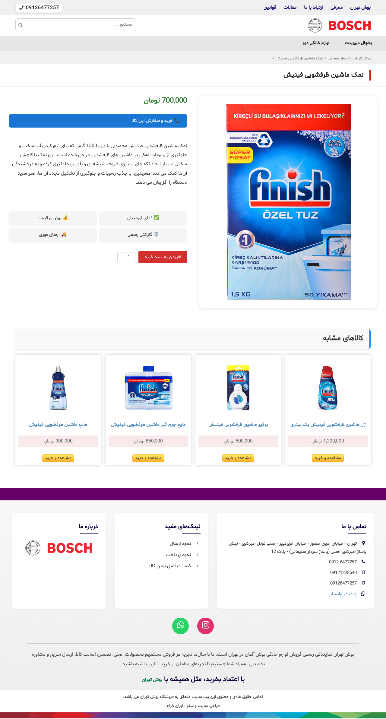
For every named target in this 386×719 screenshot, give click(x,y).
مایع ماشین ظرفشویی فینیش (58, 424)
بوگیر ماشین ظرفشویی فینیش (238, 424)
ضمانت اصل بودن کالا (170, 566)
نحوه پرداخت (179, 555)
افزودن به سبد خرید (162, 257)
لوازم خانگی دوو (316, 43)
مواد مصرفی (336, 58)
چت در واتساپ (342, 594)
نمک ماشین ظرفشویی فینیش (298, 58)
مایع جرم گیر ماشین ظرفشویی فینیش (148, 424)
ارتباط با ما (313, 7)
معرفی (337, 7)
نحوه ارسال (181, 543)
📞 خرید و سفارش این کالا (155, 121)
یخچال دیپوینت (358, 43)
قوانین (270, 7)
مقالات (290, 7)
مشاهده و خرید (328, 458)
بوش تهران (360, 7)
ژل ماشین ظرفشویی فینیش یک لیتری (327, 424)
